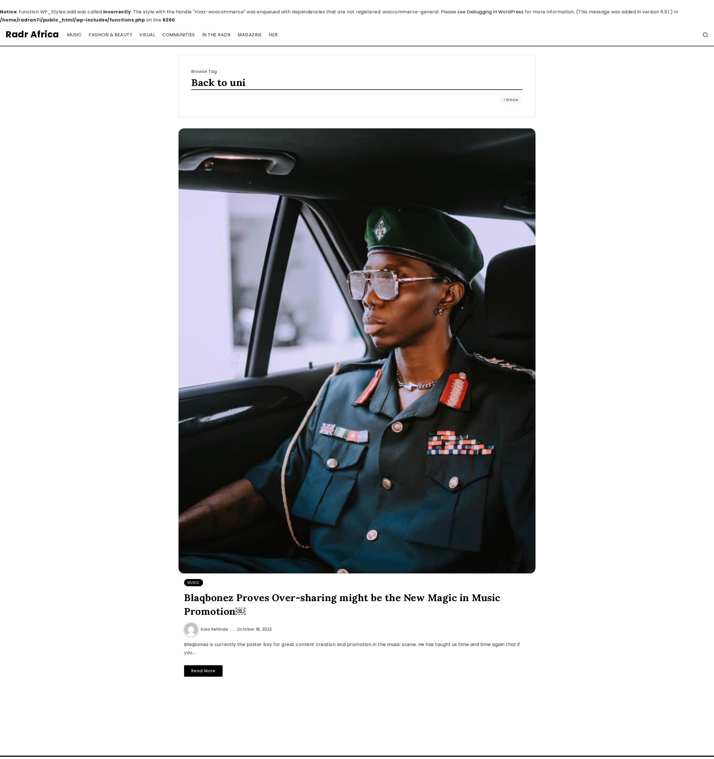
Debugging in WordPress (495, 12)
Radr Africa (32, 34)
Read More (203, 671)
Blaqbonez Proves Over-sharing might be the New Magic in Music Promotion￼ (342, 604)
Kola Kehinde (215, 629)
